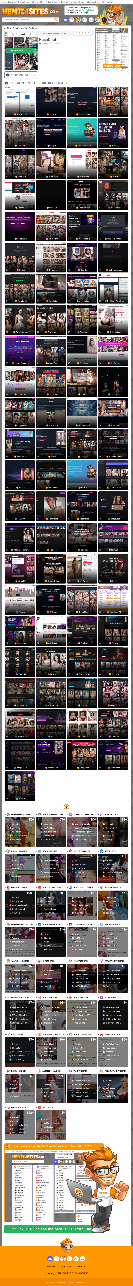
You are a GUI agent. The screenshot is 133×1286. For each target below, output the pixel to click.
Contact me (67, 1267)
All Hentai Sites (112, 66)
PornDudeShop (88, 10)
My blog (91, 19)
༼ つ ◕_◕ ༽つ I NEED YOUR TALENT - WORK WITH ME (66, 1273)
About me (51, 1267)
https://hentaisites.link (51, 44)
